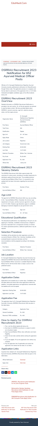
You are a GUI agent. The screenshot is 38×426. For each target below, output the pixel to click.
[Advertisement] (19, 25)
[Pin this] (9, 372)
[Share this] (2, 372)
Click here (22, 363)
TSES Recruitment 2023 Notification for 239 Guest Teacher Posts (8, 408)
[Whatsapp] (15, 372)
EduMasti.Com (19, 3)
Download (22, 360)
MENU (33, 44)
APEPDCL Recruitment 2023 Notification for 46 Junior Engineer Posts (23, 382)
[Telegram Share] (12, 372)
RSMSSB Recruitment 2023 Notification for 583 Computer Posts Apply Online (24, 397)
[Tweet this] (6, 372)
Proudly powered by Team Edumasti (19, 422)
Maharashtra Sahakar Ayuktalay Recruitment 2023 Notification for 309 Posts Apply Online (22, 390)
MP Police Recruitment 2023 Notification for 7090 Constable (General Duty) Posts (28, 408)
